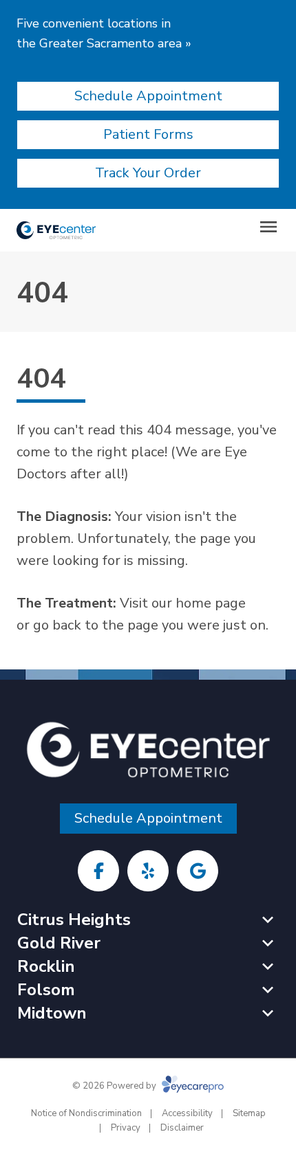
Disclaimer (182, 1128)
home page (211, 603)
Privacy (125, 1128)
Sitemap (249, 1113)
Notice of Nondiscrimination (86, 1113)
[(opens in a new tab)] (98, 870)
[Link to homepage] (56, 230)
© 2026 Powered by (115, 1086)
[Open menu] (268, 227)
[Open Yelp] (148, 870)
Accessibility (187, 1113)
